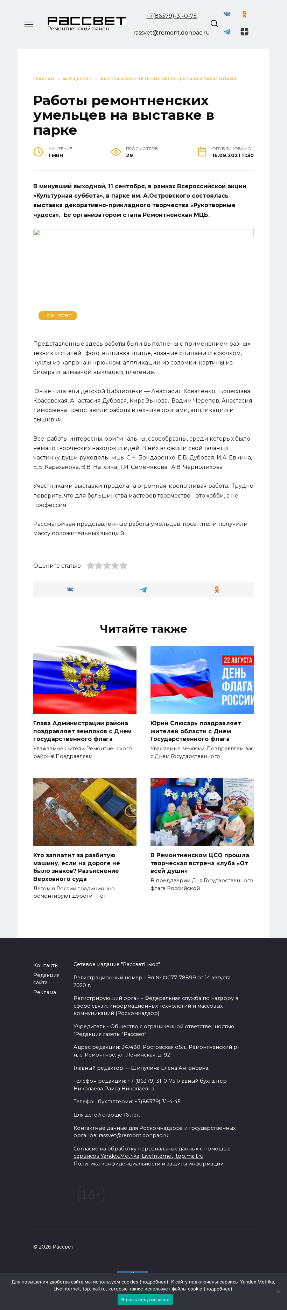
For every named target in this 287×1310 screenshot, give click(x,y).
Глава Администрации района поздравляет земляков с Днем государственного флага (82, 731)
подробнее (154, 1282)
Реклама (44, 992)
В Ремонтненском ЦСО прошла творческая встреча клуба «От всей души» (199, 863)
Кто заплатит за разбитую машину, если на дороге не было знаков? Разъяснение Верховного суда (76, 867)
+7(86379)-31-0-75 (171, 16)
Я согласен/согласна (145, 1299)
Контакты (45, 965)
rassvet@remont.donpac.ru (171, 32)
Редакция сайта (46, 979)
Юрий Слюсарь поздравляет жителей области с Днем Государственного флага (195, 731)
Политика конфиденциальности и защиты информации (149, 1164)
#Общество (58, 315)
